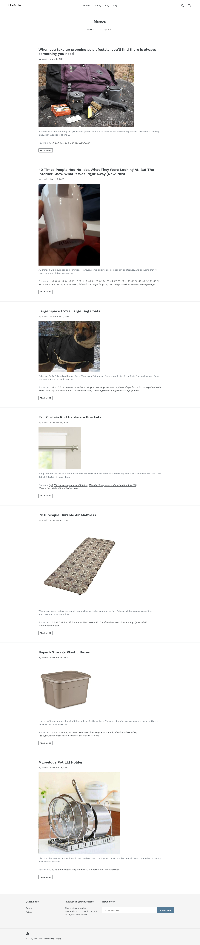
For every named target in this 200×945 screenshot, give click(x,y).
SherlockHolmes (130, 284)
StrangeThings (147, 284)
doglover (119, 387)
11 (56, 281)
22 (96, 281)
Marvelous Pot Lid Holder (61, 762)
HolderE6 (94, 869)
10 (52, 143)
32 (136, 281)
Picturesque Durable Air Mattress (67, 515)
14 (66, 281)
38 (158, 281)
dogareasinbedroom (75, 387)
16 (73, 281)
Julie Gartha (38, 939)
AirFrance (73, 622)
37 (154, 281)
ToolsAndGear (82, 143)
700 (58, 284)
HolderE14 (82, 869)
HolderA (58, 869)
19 (83, 281)
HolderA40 (69, 869)
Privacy (29, 912)
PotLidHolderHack (109, 869)
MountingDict (96, 485)
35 (147, 281)
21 (93, 281)
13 (62, 281)
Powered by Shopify (52, 939)
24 (104, 281)
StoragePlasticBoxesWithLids (83, 735)
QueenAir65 (140, 622)
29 (122, 281)
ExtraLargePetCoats (80, 390)
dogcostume (106, 387)
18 (80, 281)
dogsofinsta (131, 387)
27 (115, 281)
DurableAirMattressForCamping (116, 622)
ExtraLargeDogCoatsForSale (54, 390)
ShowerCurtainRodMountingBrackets (58, 488)
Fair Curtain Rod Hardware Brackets (70, 417)
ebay (97, 732)
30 (128, 281)
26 (111, 281)
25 (107, 281)
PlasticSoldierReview (125, 732)
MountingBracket (78, 485)
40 (46, 284)
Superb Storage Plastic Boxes (64, 652)
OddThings (114, 284)
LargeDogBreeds (101, 390)
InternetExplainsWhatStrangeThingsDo (86, 284)
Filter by (91, 29)
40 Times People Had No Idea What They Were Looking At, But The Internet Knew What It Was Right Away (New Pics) (96, 172)
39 (40, 284)
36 (151, 281)
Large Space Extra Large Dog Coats (69, 311)
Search (29, 908)
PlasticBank (107, 732)
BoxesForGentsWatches (81, 732)
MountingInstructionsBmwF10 (120, 485)
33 (139, 281)
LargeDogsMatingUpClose (124, 390)
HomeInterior (61, 485)
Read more (45, 150)
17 (76, 281)
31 (132, 281)
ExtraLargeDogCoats (150, 387)
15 (69, 281)
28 (118, 281)
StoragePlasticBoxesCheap (53, 735)
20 (89, 281)
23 (100, 281)
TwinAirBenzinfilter (49, 625)
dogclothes (93, 387)
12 (59, 281)
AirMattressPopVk (89, 622)
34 (143, 281)
